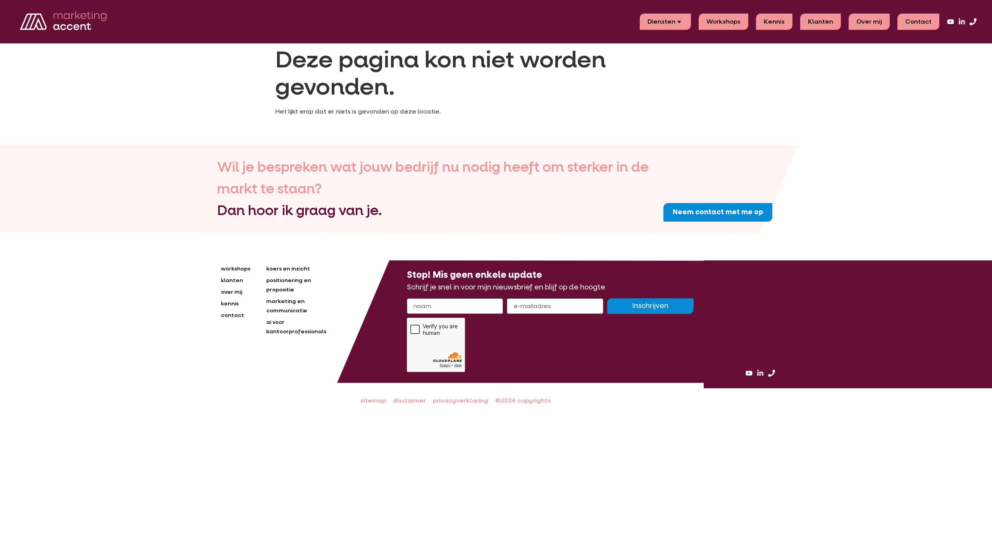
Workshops (723, 21)
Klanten (820, 21)
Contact (918, 21)
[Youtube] (950, 21)
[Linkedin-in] (961, 21)
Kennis (774, 21)
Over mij (869, 21)
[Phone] (973, 21)
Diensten (661, 21)
